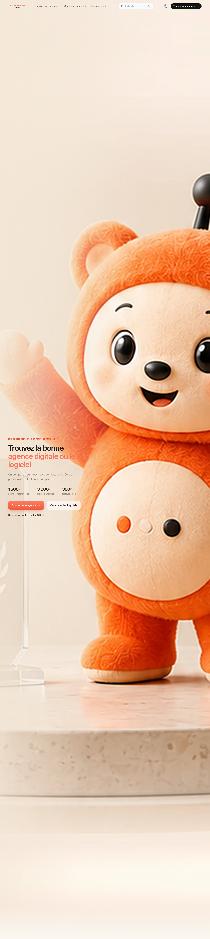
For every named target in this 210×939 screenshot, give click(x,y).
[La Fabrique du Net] (17, 6)
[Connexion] (166, 6)
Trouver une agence (184, 6)
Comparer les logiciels (63, 505)
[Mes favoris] (158, 6)
